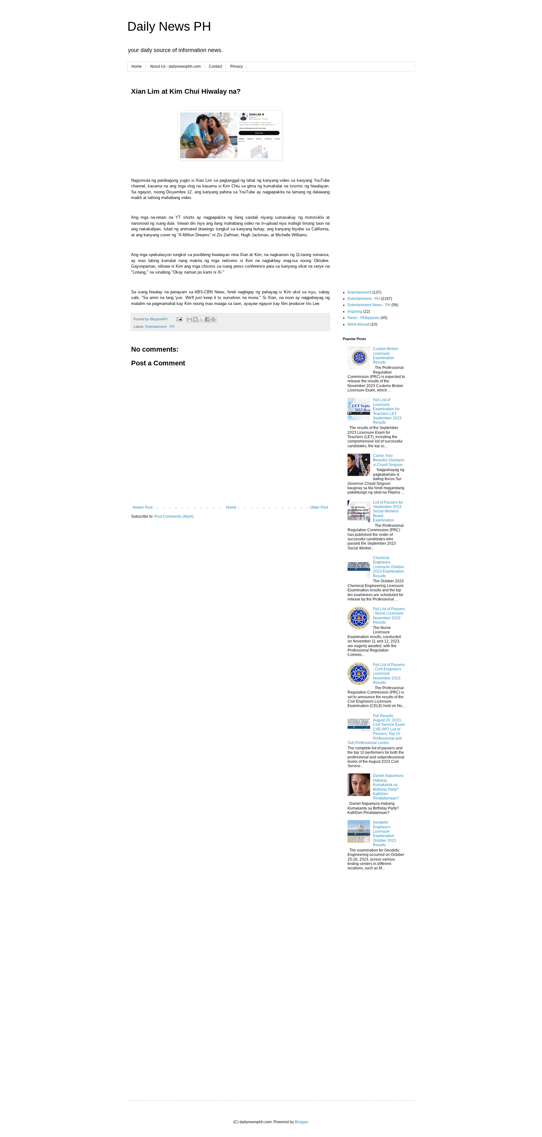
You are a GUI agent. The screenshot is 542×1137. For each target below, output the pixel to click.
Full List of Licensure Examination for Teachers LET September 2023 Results (387, 411)
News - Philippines (364, 318)
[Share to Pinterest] (213, 319)
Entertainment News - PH (369, 305)
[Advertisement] (230, 572)
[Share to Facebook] (207, 319)
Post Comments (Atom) (174, 516)
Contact (215, 66)
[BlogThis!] (195, 319)
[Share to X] (201, 319)
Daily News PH (169, 26)
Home (136, 66)
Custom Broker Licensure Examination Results (385, 355)
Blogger (301, 1122)
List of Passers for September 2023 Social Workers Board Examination (388, 511)
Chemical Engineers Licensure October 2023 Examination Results (388, 567)
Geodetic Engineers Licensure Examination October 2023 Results (384, 833)
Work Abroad (358, 324)
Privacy (236, 66)
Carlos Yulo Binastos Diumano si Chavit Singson (388, 460)
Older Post (319, 507)
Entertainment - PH (160, 326)
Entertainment (359, 292)
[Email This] (189, 319)
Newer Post (142, 507)
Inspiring (355, 311)
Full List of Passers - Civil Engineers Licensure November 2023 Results (389, 674)
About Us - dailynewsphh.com (175, 66)
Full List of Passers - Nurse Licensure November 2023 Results (389, 616)
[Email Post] (179, 319)
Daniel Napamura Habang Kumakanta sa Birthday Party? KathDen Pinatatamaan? (388, 786)
